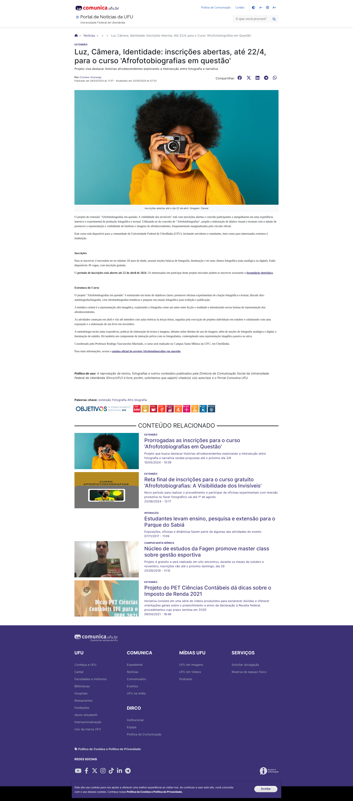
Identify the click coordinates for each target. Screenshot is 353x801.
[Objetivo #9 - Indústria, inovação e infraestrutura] (178, 408)
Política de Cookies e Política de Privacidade (109, 749)
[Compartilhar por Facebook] (86, 771)
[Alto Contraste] (253, 7)
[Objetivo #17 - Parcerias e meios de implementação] (211, 408)
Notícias (89, 35)
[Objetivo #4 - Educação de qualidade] (153, 408)
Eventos (132, 686)
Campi (78, 672)
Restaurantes (83, 700)
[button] (176, 147)
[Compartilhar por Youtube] (78, 771)
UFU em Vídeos (190, 672)
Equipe (131, 727)
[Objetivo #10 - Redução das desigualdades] (186, 408)
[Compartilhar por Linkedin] (119, 771)
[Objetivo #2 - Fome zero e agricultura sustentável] (145, 408)
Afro (130, 400)
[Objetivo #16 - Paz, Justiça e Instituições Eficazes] (203, 408)
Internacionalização (87, 722)
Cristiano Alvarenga (90, 77)
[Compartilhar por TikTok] (111, 771)
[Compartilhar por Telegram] (127, 771)
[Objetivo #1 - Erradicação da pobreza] (137, 408)
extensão (105, 400)
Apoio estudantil (85, 715)
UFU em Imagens (191, 664)
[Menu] (77, 17)
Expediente (134, 664)
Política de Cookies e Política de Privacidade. (155, 791)
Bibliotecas (82, 686)
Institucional (135, 720)
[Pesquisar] (274, 19)
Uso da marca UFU (87, 729)
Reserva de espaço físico (249, 672)
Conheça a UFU (85, 664)
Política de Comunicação (216, 7)
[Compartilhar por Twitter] (94, 771)
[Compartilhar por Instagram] (103, 771)
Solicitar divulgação (245, 664)
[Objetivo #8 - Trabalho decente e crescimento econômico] (170, 408)
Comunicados (136, 679)
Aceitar (266, 788)
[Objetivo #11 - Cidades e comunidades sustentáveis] (195, 408)
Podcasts (185, 679)
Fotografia (119, 400)
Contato (240, 7)
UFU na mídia (136, 693)
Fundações (81, 707)
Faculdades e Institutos (90, 679)
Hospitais (81, 693)
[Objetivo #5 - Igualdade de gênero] (161, 408)
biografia (140, 400)
